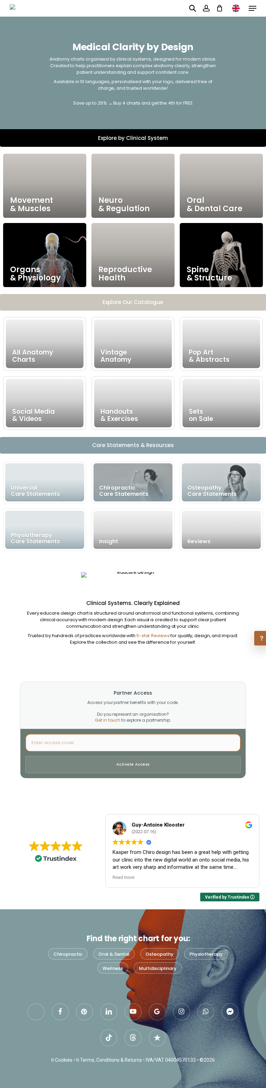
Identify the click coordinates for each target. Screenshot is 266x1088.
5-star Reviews (153, 635)
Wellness (113, 968)
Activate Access (133, 764)
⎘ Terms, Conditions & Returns (109, 1060)
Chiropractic (67, 954)
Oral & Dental (114, 954)
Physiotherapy (206, 954)
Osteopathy (159, 954)
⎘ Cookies (61, 1060)
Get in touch (107, 720)
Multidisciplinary (158, 968)
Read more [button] (123, 877)
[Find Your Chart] (192, 7)
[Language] (236, 8)
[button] (252, 8)
